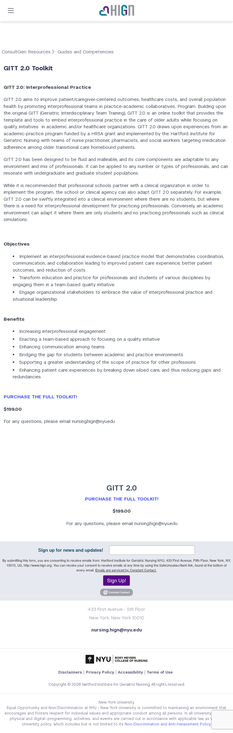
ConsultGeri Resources (27, 52)
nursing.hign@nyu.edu (116, 630)
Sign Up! (116, 580)
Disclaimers (70, 672)
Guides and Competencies (86, 52)
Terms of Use (160, 672)
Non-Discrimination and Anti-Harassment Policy (168, 724)
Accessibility (130, 672)
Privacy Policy (100, 672)
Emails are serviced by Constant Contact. (126, 569)
